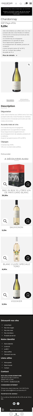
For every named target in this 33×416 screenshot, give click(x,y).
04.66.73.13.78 (14, 381)
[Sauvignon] (16, 212)
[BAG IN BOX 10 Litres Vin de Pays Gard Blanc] (16, 175)
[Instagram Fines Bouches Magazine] (18, 403)
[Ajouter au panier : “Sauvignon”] (28, 221)
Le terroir (7, 346)
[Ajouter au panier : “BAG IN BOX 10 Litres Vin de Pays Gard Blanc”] (28, 184)
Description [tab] (10, 100)
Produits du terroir (10, 335)
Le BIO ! (6, 349)
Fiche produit (5, 154)
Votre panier (8, 362)
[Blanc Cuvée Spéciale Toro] (16, 249)
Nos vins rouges (9, 328)
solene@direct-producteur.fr (16, 390)
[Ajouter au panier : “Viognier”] (28, 295)
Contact (6, 368)
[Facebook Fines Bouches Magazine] (14, 403)
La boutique (7, 325)
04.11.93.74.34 (24, 388)
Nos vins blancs (8, 333)
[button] (29, 64)
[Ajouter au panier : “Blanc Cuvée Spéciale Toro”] (28, 258)
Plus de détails (8, 55)
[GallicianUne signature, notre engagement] (6, 3)
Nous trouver (8, 365)
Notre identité (8, 344)
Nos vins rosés (8, 330)
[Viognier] (16, 286)
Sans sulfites (8, 352)
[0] (25, 3)
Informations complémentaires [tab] (24, 100)
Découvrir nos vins (10, 354)
